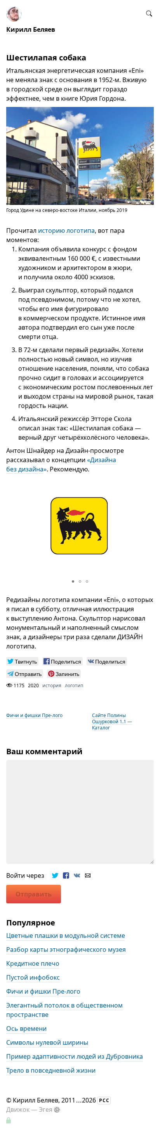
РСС (104, 1100)
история (51, 685)
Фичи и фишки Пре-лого (34, 715)
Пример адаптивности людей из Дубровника (74, 1057)
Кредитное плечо (32, 964)
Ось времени (26, 1029)
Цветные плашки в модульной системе (65, 936)
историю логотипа (66, 230)
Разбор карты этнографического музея (66, 950)
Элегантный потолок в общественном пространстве (64, 1010)
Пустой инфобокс (33, 977)
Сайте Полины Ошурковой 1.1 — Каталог (112, 721)
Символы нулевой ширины (47, 1043)
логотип (74, 685)
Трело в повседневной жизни (51, 1070)
